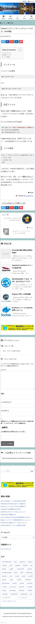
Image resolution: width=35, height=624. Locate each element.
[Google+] (12, 41)
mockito (29, 583)
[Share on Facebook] (7, 41)
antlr (15, 562)
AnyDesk (22, 562)
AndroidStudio (6, 562)
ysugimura (29, 196)
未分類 (31, 192)
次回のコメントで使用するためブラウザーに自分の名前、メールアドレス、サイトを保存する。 (17, 422)
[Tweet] (3, 41)
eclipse (4, 565)
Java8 (17, 576)
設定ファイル (7, 55)
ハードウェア (23, 597)
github (4, 569)
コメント (3, 370)
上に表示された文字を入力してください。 (14, 431)
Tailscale (21, 590)
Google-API (20, 569)
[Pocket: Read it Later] (21, 41)
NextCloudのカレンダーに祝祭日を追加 (13, 525)
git (31, 565)
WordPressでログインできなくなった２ (13, 512)
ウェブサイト (5, 410)
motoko (4, 587)
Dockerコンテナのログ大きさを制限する (13, 506)
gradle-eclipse (6, 572)
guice (16, 572)
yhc (31, 594)
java (11, 576)
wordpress (24, 594)
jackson (4, 576)
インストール (7, 53)
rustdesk (30, 587)
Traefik (30, 590)
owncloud (13, 587)
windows (5, 594)
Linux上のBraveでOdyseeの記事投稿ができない (16, 517)
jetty (11, 579)
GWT (21, 572)
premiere (21, 587)
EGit (11, 565)
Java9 (23, 576)
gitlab (11, 569)
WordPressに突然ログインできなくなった (14, 522)
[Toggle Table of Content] (19, 50)
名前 (3, 393)
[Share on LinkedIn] (16, 41)
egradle (17, 565)
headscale (29, 572)
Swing (4, 590)
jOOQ (19, 579)
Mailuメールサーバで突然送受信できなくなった (15, 520)
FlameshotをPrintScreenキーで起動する (13, 504)
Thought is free (28, 616)
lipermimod (5, 583)
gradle (30, 569)
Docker (30, 562)
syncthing (12, 590)
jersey (4, 579)
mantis (22, 583)
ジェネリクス (6, 597)
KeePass (28, 579)
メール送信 (7, 57)
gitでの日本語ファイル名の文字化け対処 (13, 501)
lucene (14, 583)
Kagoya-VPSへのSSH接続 (21, 294)
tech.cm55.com (6, 549)
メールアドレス (6, 402)
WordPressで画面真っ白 (8, 514)
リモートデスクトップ (9, 601)
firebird (25, 565)
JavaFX (30, 576)
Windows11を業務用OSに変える (11, 509)
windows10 (14, 594)
